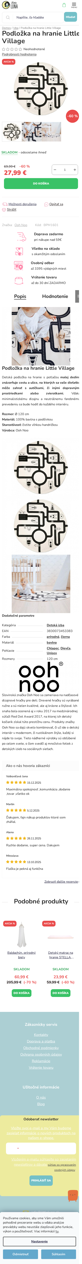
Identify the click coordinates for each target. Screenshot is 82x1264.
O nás (41, 1097)
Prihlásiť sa (41, 1180)
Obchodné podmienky (41, 1048)
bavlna (52, 642)
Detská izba (55, 625)
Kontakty (41, 1034)
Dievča (65, 648)
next (78, 939)
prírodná (53, 637)
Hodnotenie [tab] (55, 296)
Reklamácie (41, 1061)
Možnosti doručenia (22, 204)
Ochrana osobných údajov (41, 1054)
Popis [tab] (20, 296)
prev (4, 939)
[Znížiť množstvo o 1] (55, 170)
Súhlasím (58, 1254)
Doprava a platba (41, 1041)
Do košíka (41, 183)
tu (57, 1231)
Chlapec (53, 648)
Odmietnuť (20, 1254)
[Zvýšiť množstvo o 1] (75, 170)
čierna (65, 637)
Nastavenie (39, 1241)
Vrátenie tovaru (41, 1067)
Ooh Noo (21, 225)
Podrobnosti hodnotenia (19, 54)
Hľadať (70, 17)
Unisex (52, 653)
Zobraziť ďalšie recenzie (61, 882)
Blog (41, 1104)
